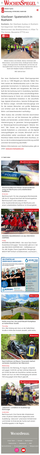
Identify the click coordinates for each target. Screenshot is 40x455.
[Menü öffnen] (2, 3)
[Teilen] (37, 10)
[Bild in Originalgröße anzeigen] (20, 48)
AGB (30, 443)
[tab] (5, 36)
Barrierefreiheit (6, 446)
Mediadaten (29, 440)
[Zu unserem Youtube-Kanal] (23, 450)
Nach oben (6, 157)
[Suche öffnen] (38, 3)
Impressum (22, 443)
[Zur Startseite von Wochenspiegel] (20, 2)
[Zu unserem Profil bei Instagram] (17, 450)
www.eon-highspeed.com (15, 149)
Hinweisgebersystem (20, 446)
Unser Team (11, 440)
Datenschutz (12, 443)
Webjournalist (34, 446)
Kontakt (20, 440)
